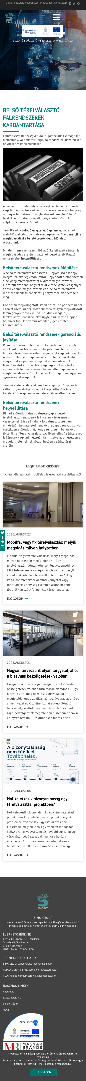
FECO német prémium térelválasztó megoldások (29, 975)
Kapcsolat (8, 991)
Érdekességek (10, 1003)
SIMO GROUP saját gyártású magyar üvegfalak (27, 963)
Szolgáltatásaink (12, 997)
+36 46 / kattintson (17, 942)
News (6, 1009)
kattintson (16, 946)
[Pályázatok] (43, 37)
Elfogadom (43, 1072)
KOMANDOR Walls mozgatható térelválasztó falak (30, 969)
